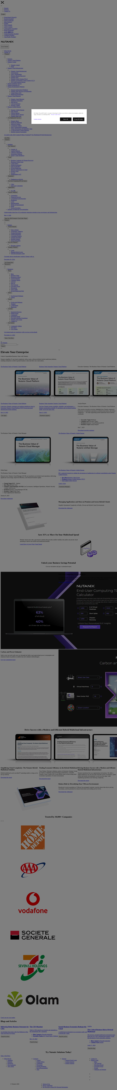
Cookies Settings (37, 119)
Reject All (65, 119)
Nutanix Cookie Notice (55, 114)
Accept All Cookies (78, 119)
